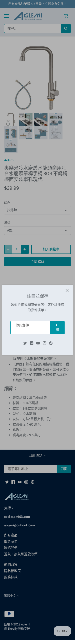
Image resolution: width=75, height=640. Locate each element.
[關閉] (67, 290)
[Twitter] (25, 343)
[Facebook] (31, 343)
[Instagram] (44, 343)
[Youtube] (38, 343)
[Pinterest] (50, 343)
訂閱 (57, 327)
